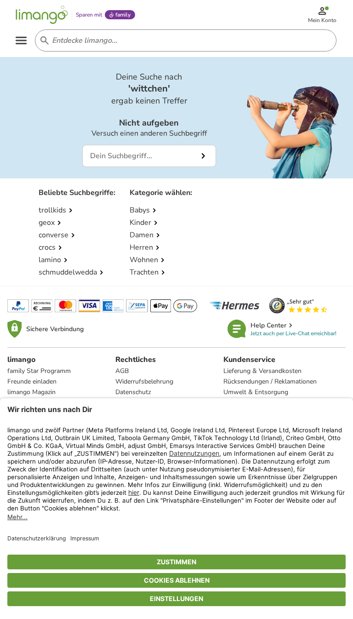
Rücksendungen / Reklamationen (270, 381)
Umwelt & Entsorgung (255, 392)
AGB (122, 371)
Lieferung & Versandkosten (262, 371)
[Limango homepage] (42, 15)
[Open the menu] (21, 40)
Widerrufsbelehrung (144, 381)
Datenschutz (133, 392)
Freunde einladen (32, 381)
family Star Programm (39, 371)
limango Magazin (31, 392)
